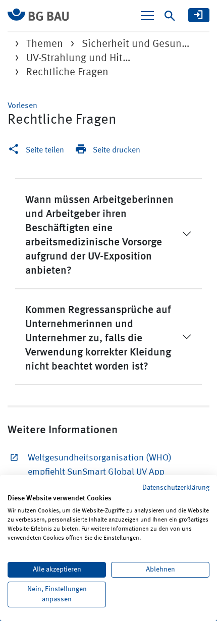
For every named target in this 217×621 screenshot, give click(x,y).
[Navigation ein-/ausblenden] (147, 16)
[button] (22, 106)
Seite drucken (116, 150)
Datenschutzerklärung (175, 487)
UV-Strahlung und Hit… (78, 58)
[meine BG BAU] (198, 15)
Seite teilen (45, 150)
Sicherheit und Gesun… (136, 44)
